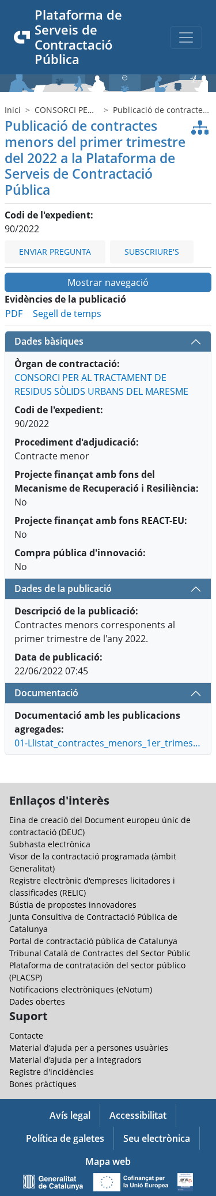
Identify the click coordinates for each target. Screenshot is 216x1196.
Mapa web (108, 1161)
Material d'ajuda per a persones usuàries (88, 1047)
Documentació (46, 692)
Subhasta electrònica (49, 844)
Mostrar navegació (108, 282)
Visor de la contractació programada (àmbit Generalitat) (92, 862)
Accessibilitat (137, 1115)
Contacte (26, 1035)
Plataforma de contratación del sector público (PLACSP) (97, 971)
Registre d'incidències (51, 1071)
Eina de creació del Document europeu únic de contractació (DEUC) (100, 825)
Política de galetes (65, 1138)
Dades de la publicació (63, 588)
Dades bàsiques (49, 341)
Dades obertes (37, 1001)
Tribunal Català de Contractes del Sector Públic (100, 953)
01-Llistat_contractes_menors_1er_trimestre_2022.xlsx (108, 743)
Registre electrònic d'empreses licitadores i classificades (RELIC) (92, 886)
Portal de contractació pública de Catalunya (93, 940)
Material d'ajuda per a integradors (75, 1059)
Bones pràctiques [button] (43, 1083)
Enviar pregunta (55, 251)
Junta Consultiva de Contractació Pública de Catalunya (93, 922)
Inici (13, 109)
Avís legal (70, 1115)
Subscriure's (151, 251)
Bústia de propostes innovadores (73, 904)
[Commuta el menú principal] (186, 37)
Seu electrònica (156, 1138)
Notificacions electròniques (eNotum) (80, 989)
